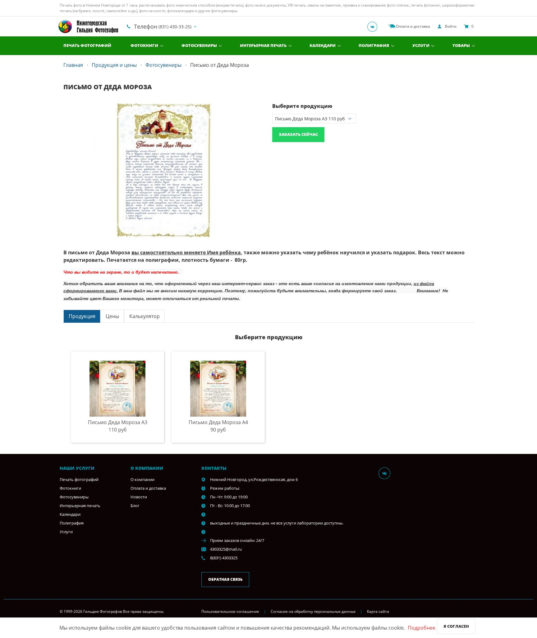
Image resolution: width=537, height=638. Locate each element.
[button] (259, 109)
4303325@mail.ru (226, 549)
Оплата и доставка (148, 488)
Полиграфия (374, 45)
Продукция (82, 316)
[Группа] (374, 26)
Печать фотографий (87, 45)
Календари (323, 45)
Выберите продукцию (302, 106)
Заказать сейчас (298, 134)
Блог (135, 505)
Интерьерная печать (263, 45)
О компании (142, 479)
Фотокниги (144, 45)
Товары (461, 45)
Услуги (420, 45)
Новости (139, 497)
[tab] (81, 316)
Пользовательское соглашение (230, 611)
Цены (112, 316)
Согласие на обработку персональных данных (313, 611)
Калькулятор (144, 316)
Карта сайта (378, 611)
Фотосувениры (199, 45)
